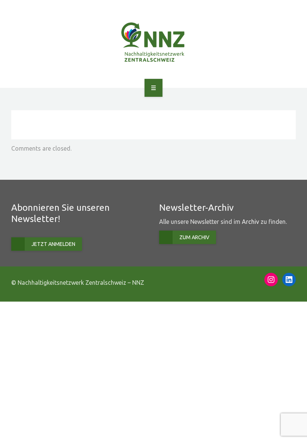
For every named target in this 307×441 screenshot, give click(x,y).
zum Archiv (194, 237)
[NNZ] (153, 42)
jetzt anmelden (53, 244)
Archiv (250, 221)
